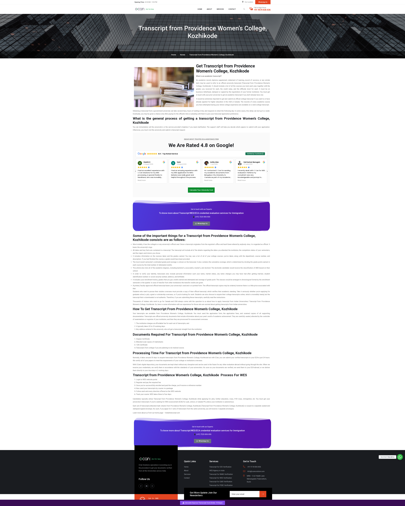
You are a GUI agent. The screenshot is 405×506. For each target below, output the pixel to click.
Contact (232, 9)
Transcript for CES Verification (220, 467)
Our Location (249, 2)
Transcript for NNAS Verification (221, 474)
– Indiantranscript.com (172, 413)
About (209, 9)
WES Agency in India (216, 471)
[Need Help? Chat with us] (400, 457)
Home (200, 9)
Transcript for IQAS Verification (220, 482)
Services (220, 9)
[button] (202, 503)
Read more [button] (175, 180)
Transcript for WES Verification (220, 478)
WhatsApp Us (262, 2)
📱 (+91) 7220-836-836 (201, 217)
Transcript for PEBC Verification (221, 485)
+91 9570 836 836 (262, 10)
